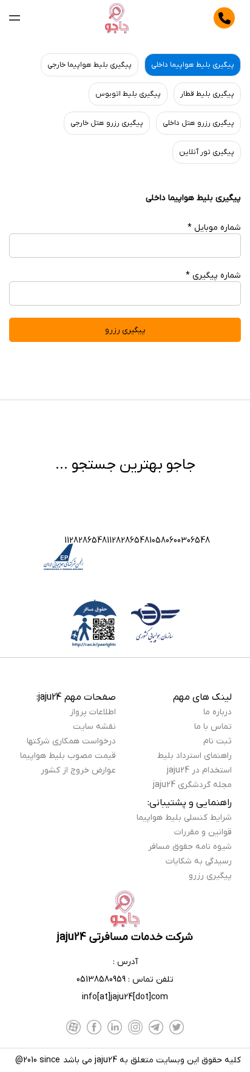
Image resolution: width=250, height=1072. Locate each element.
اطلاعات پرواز (93, 712)
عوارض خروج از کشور (78, 770)
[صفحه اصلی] (117, 18)
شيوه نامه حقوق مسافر (190, 847)
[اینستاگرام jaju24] (135, 1027)
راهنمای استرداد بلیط (194, 756)
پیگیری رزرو (210, 876)
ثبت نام (217, 741)
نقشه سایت (94, 726)
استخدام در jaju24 (199, 770)
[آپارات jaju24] (73, 1027)
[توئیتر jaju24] (176, 1027)
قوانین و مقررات (203, 832)
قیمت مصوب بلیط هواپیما (68, 756)
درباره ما (217, 712)
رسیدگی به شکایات (199, 861)
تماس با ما (213, 726)
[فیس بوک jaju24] (94, 1027)
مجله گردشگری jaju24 (192, 785)
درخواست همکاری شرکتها (71, 741)
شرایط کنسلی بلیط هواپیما (184, 817)
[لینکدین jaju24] (114, 1027)
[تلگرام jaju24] (156, 1027)
